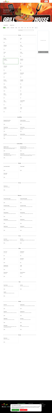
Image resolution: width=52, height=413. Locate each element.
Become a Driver (31, 403)
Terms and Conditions (42, 404)
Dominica (18, 411)
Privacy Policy (41, 403)
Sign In (43, 1)
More (35, 27)
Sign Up (46, 1)
